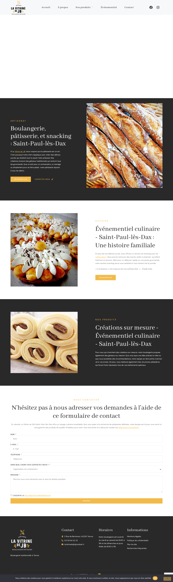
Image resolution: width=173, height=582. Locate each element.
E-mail (14, 444)
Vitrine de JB (20, 151)
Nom (13, 434)
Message (15, 475)
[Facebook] (151, 7)
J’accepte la (32, 495)
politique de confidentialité (38, 495)
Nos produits (83, 7)
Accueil (46, 7)
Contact (129, 7)
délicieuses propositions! (128, 427)
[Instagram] (158, 7)
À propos (63, 7)
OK (155, 578)
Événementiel (109, 7)
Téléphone (16, 454)
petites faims (100, 257)
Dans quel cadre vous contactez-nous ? (30, 465)
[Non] (167, 579)
